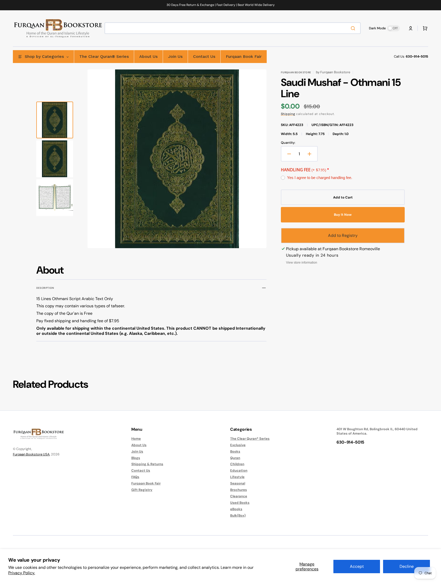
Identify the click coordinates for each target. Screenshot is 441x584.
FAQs (135, 477)
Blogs (135, 458)
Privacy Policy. (21, 573)
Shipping (288, 114)
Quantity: (288, 143)
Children (237, 464)
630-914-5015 (417, 56)
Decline (407, 566)
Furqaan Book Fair (146, 483)
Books (235, 451)
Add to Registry (343, 235)
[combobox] (233, 28)
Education (238, 470)
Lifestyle (237, 477)
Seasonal (237, 483)
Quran (235, 458)
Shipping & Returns (147, 464)
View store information (301, 262)
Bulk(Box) (238, 515)
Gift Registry (141, 490)
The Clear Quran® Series (250, 439)
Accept (357, 566)
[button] (410, 28)
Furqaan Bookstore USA (31, 454)
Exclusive (238, 445)
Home (136, 439)
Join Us (137, 451)
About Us (138, 445)
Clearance (238, 496)
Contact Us (140, 470)
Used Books (239, 502)
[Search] (354, 28)
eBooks (236, 509)
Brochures (238, 490)
